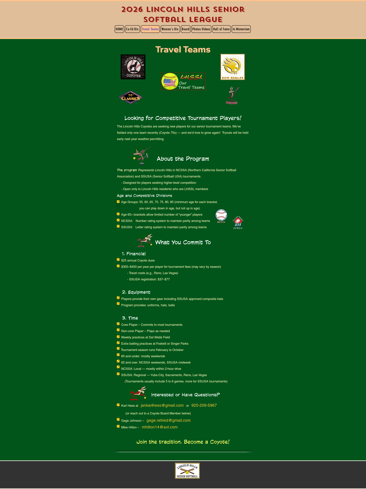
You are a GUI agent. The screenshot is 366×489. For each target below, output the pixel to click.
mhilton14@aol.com (160, 427)
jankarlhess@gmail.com (162, 405)
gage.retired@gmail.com (169, 420)
